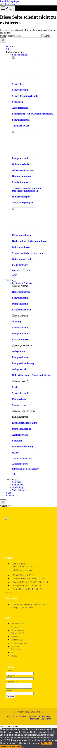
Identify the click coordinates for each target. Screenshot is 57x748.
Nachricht (11, 681)
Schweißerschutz (20, 119)
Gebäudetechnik (20, 164)
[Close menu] (3, 39)
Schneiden (17, 102)
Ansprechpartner (20, 463)
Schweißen (17, 84)
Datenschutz (46, 719)
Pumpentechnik (20, 158)
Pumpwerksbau (20, 357)
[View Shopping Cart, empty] (7, 9)
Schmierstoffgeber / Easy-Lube (28, 253)
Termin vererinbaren (22, 458)
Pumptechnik (19, 399)
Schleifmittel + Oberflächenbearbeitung (32, 113)
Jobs (14, 474)
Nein (49, 743)
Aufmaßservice (20, 434)
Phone (9, 690)
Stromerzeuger (20, 405)
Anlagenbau (18, 351)
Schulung (17, 440)
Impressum (34, 719)
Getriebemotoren (21, 247)
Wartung (16, 321)
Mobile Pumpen (20, 182)
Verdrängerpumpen (22, 202)
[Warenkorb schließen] (3, 501)
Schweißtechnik (20, 90)
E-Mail (10, 676)
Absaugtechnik (20, 107)
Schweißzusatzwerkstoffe (25, 96)
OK (43, 743)
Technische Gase (20, 125)
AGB (14, 275)
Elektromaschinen (21, 235)
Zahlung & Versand (21, 270)
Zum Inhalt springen (9, 1)
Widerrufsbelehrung (21, 716)
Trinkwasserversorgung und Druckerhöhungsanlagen (26, 189)
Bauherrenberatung (22, 446)
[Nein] (23, 747)
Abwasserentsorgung (23, 170)
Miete (15, 387)
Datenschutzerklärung (10, 746)
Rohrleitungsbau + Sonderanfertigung (32, 375)
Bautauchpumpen (21, 176)
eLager (15, 452)
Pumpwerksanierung (23, 363)
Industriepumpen (21, 196)
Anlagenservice (20, 369)
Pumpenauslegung (21, 429)
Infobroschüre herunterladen (25, 469)
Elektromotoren (20, 339)
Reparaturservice (21, 292)
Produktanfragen (20, 265)
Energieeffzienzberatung (24, 422)
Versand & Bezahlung (40, 716)
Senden (10, 696)
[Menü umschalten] (23, 52)
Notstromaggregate (22, 259)
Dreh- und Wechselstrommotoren (29, 241)
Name (9, 670)
